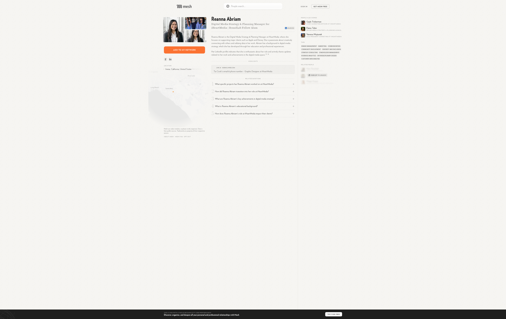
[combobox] (253, 6)
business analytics (308, 56)
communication (334, 46)
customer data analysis (310, 59)
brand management (309, 46)
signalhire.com (228, 67)
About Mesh (169, 136)
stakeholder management (329, 52)
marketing (322, 46)
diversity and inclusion (331, 49)
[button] (179, 137)
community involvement (311, 49)
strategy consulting (309, 52)
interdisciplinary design (326, 56)
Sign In (304, 6)
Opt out (187, 136)
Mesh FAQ (179, 136)
